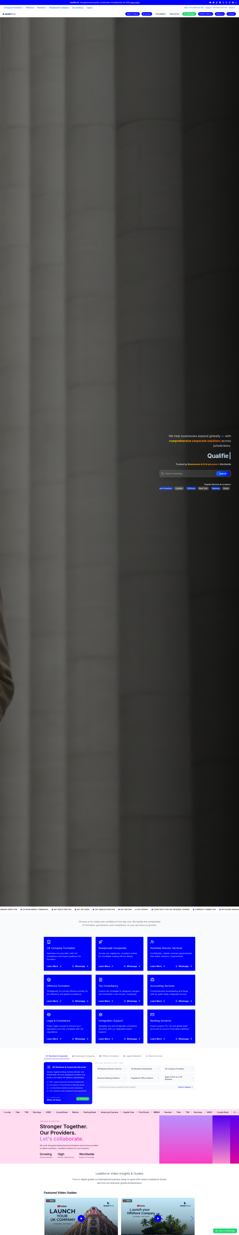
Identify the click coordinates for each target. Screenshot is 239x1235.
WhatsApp (84, 1099)
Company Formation (13, 8)
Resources (174, 14)
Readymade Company (58, 8)
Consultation (160, 14)
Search (222, 473)
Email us (232, 8)
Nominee (41, 8)
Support (216, 8)
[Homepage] (9, 14)
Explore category (184, 1087)
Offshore (29, 8)
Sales (194, 8)
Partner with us (206, 14)
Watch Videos (132, 14)
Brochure (147, 14)
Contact (231, 14)
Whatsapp (190, 14)
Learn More (52, 966)
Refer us (219, 14)
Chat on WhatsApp (227, 1231)
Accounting (77, 8)
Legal (89, 8)
